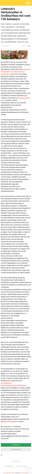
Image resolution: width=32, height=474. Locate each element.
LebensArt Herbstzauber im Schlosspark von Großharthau (15, 71)
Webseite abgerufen (10, 421)
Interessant (17, 445)
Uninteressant (17, 449)
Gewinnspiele (9, 466)
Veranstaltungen (21, 466)
